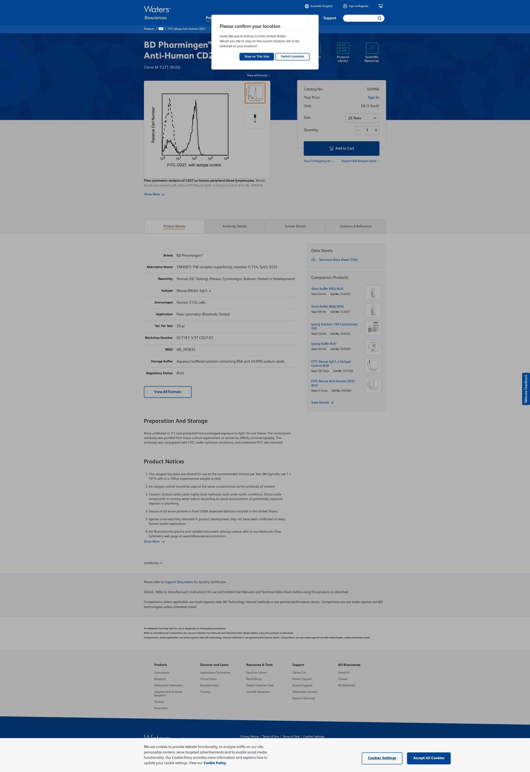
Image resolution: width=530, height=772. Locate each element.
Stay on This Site (257, 56)
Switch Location (292, 56)
